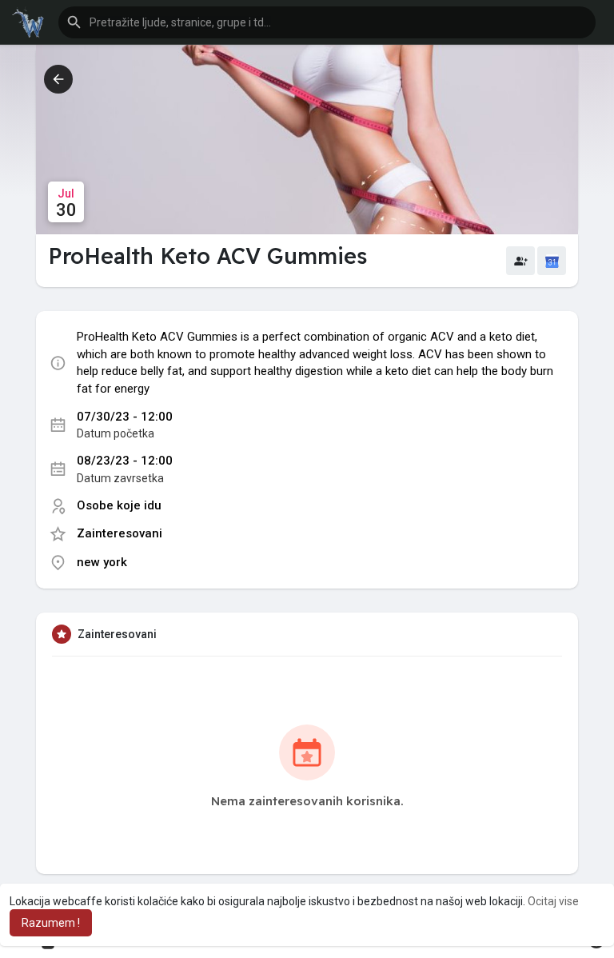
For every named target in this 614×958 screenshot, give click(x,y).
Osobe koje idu (119, 505)
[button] (327, 22)
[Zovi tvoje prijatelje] (520, 260)
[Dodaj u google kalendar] (551, 260)
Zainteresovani (119, 533)
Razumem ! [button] (51, 922)
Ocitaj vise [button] (553, 901)
